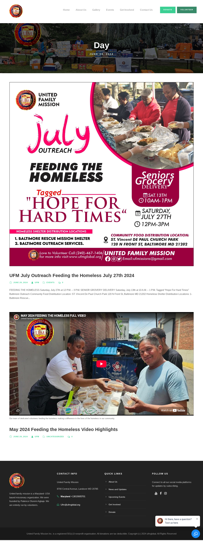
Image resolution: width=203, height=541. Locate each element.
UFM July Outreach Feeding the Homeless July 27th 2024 (71, 275)
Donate (167, 10)
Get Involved (127, 10)
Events (110, 10)
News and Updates (117, 489)
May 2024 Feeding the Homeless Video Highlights (63, 429)
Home (66, 10)
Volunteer (186, 10)
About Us (81, 10)
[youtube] (156, 493)
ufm (37, 282)
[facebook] (161, 493)
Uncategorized (55, 437)
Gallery (96, 10)
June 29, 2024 (20, 282)
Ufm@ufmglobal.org (70, 504)
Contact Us (146, 10)
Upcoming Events (117, 497)
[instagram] (165, 493)
